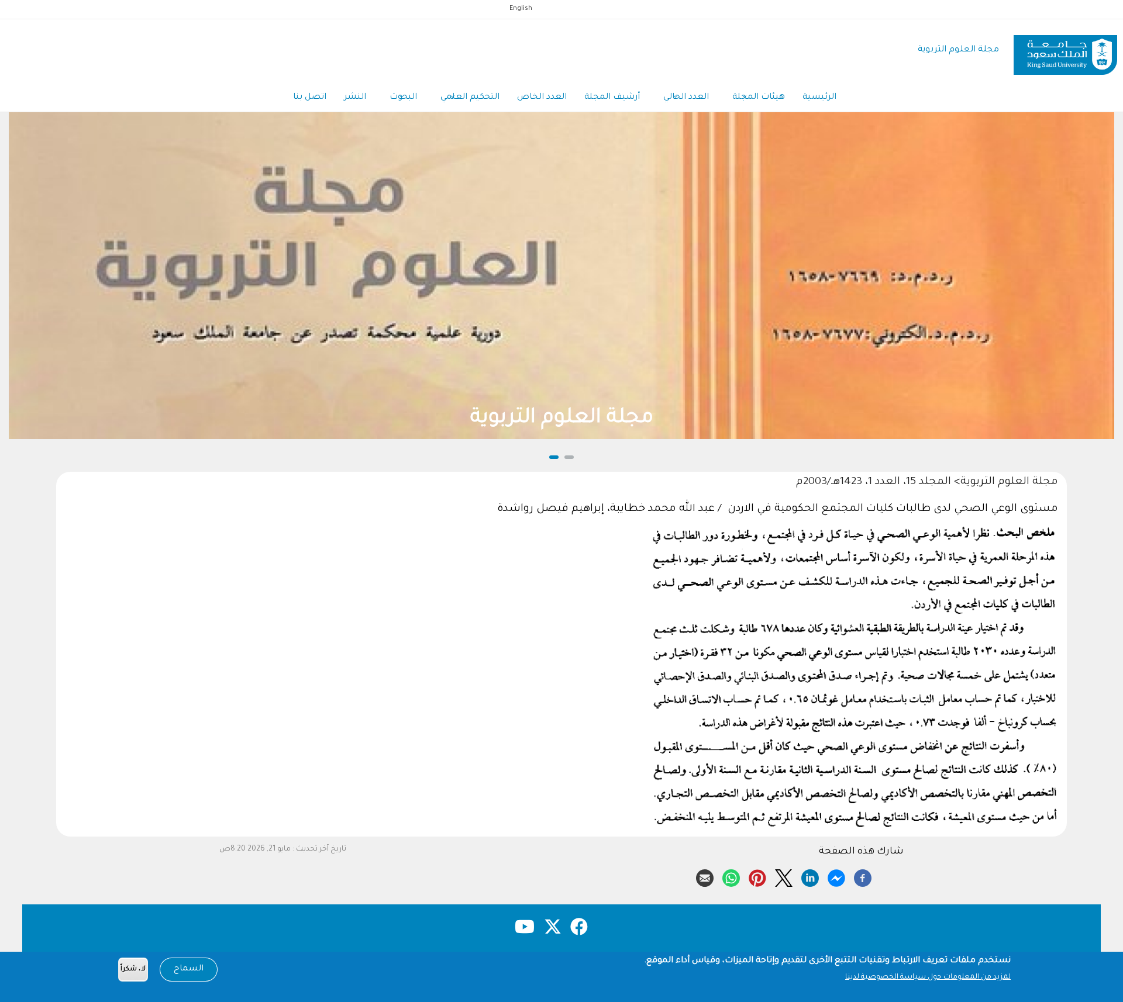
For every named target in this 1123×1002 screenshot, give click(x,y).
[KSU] (1065, 50)
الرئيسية (819, 97)
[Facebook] (862, 876)
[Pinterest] (757, 876)
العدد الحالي (686, 97)
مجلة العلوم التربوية (958, 50)
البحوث (403, 97)
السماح (189, 969)
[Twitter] (784, 876)
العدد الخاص (542, 97)
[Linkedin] (810, 876)
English (520, 8)
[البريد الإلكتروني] (705, 876)
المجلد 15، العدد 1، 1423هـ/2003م (875, 482)
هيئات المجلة (758, 97)
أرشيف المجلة (612, 97)
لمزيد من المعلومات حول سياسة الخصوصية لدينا (928, 977)
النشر (355, 97)
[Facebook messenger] (836, 876)
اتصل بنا (309, 97)
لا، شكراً (133, 969)
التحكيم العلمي (470, 97)
